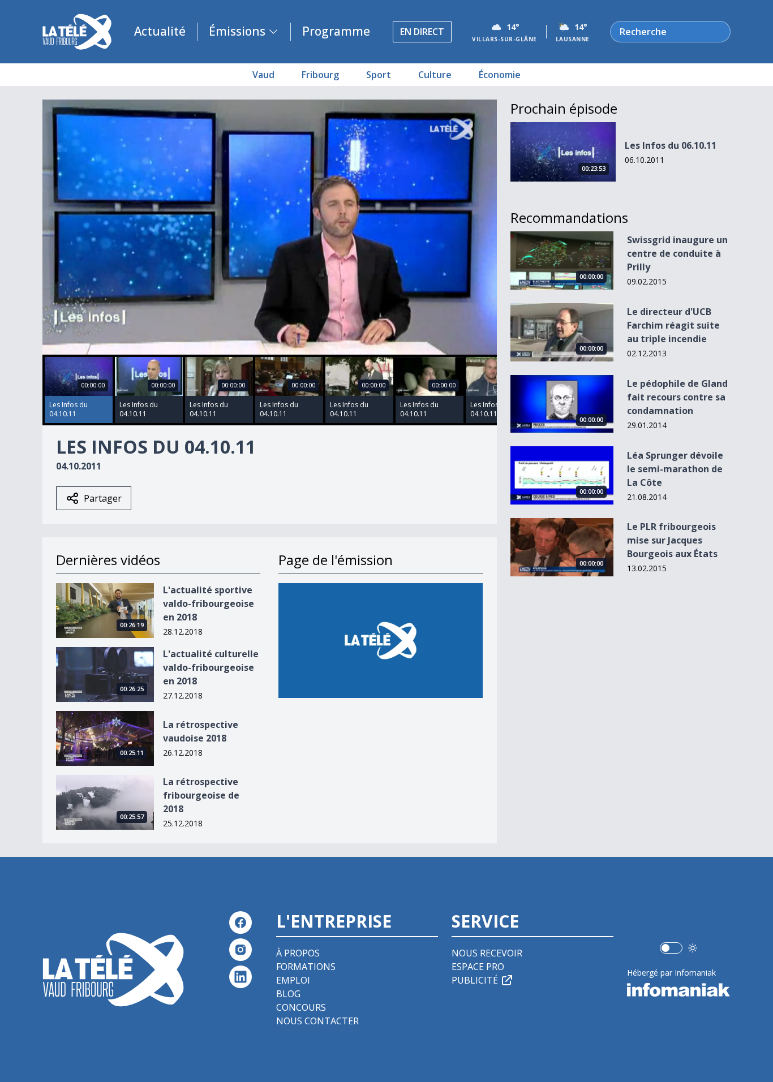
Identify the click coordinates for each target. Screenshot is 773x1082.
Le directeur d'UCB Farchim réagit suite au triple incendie (673, 325)
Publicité (475, 980)
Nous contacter (317, 1021)
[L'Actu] (380, 640)
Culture (435, 74)
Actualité (160, 31)
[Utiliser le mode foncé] (692, 948)
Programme (336, 31)
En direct (422, 31)
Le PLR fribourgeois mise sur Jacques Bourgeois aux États (672, 540)
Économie (500, 74)
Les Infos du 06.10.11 (670, 145)
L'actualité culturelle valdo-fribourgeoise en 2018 (211, 667)
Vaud (263, 74)
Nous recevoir (487, 953)
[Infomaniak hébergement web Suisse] (679, 990)
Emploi (293, 980)
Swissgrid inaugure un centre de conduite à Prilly (677, 253)
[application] (269, 227)
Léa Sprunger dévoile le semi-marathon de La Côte (675, 469)
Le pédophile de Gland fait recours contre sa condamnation (677, 397)
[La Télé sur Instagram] (240, 949)
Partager (103, 498)
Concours (301, 1007)
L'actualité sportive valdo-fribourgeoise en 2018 (208, 603)
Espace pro (478, 966)
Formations (306, 966)
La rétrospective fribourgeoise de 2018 (201, 795)
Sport (378, 74)
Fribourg (320, 74)
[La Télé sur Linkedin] (240, 977)
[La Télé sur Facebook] (240, 922)
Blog (288, 994)
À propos (298, 953)
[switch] (671, 948)
